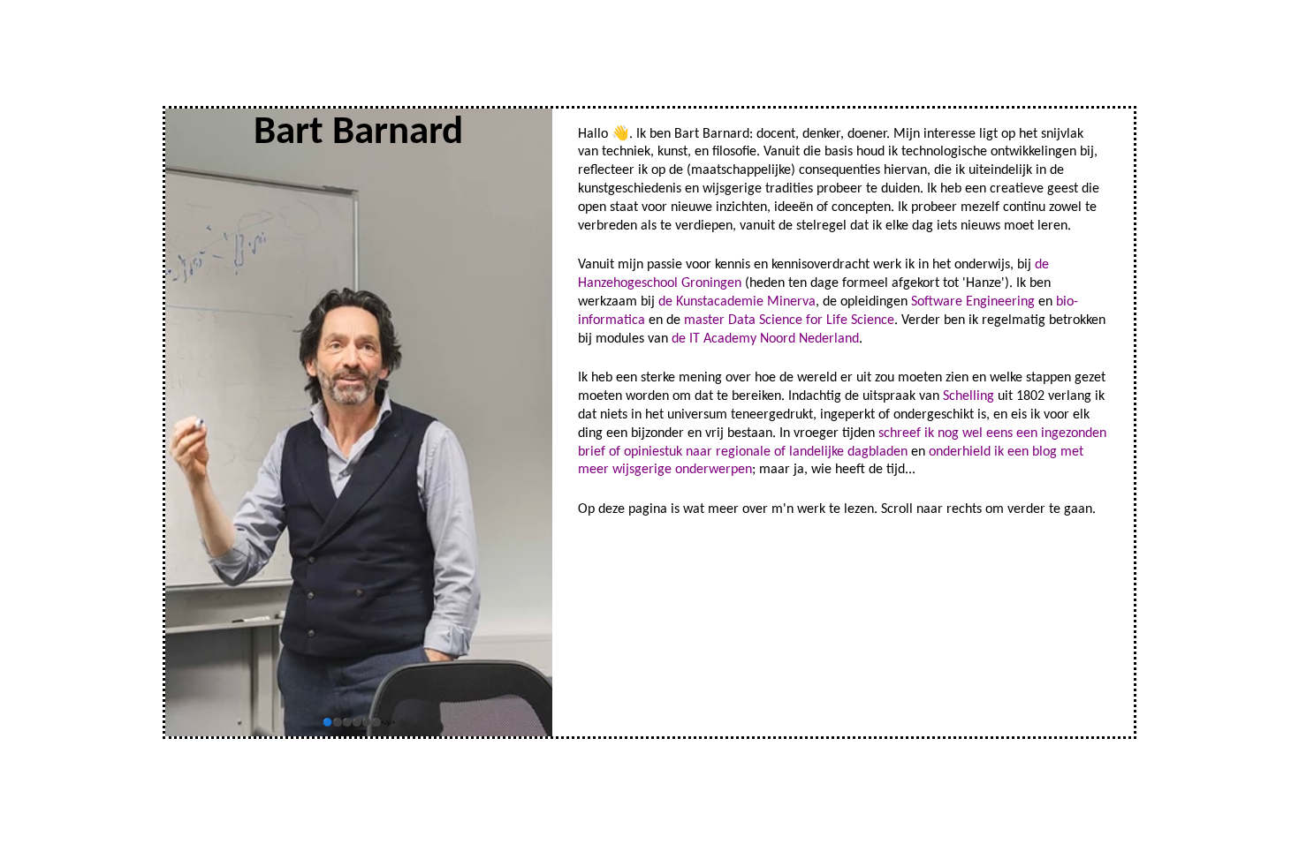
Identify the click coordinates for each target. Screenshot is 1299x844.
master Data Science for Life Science (789, 320)
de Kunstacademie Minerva (737, 302)
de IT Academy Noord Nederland (765, 339)
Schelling (968, 396)
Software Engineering (973, 302)
